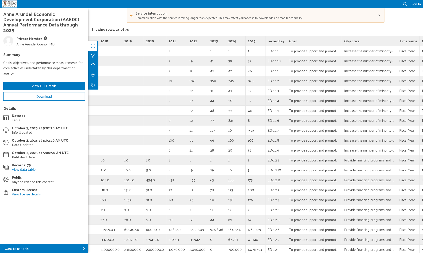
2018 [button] (104, 41)
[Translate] (93, 85)
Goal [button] (293, 41)
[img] (45, 38)
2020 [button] (150, 41)
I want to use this (16, 248)
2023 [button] (214, 41)
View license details (26, 194)
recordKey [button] (276, 41)
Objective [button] (352, 41)
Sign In (416, 4)
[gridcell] (105, 51)
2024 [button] (232, 41)
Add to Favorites (93, 75)
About (93, 46)
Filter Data (93, 55)
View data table (23, 169)
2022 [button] (193, 41)
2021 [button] (172, 41)
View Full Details (44, 85)
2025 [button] (252, 41)
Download (44, 96)
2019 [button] (128, 41)
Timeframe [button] (408, 41)
